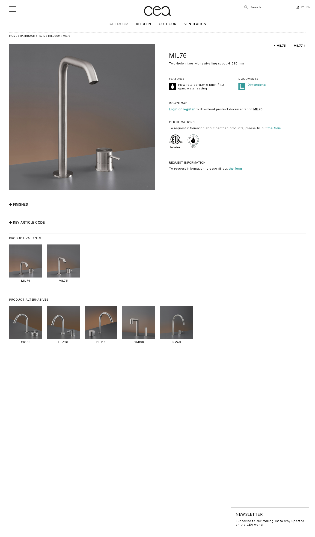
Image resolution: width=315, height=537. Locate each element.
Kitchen (143, 24)
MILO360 (54, 35)
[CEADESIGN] (157, 19)
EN (308, 7)
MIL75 (281, 45)
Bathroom (118, 24)
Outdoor (167, 24)
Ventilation (195, 24)
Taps (42, 35)
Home (13, 35)
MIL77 (299, 45)
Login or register (182, 109)
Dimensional (257, 84)
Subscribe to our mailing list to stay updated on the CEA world (270, 519)
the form (274, 128)
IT (302, 7)
